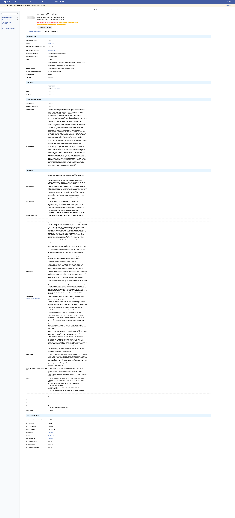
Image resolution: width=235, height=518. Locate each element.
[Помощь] (227, 2)
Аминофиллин (51, 50)
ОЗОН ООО (50, 432)
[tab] (34, 31)
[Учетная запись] (230, 2)
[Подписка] (224, 2)
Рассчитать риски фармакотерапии (33, 298)
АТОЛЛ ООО (51, 43)
